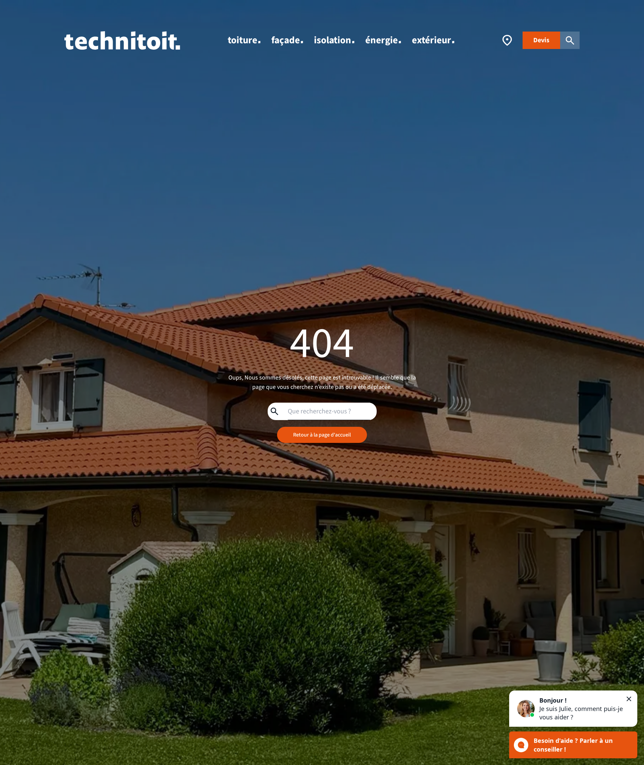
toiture (242, 40)
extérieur (431, 40)
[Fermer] (629, 699)
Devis (541, 40)
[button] (573, 709)
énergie (381, 40)
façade (285, 40)
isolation (332, 40)
